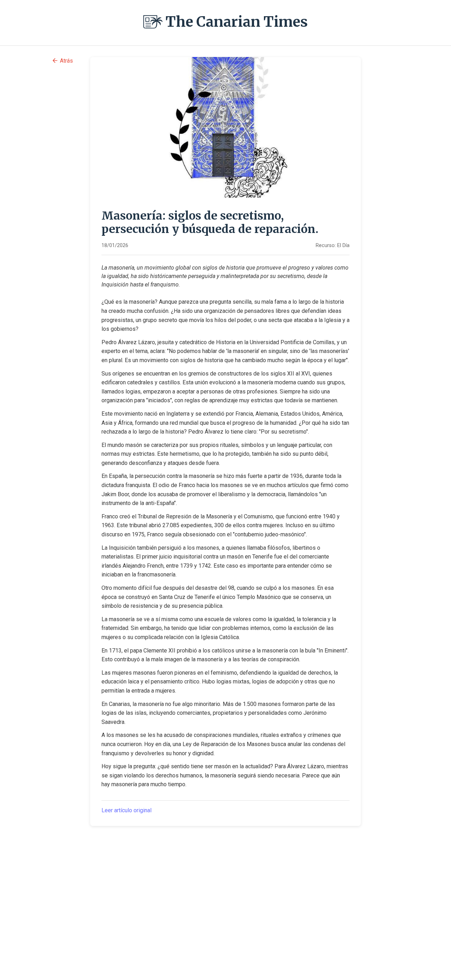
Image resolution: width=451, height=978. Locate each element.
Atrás (66, 60)
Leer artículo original (126, 810)
